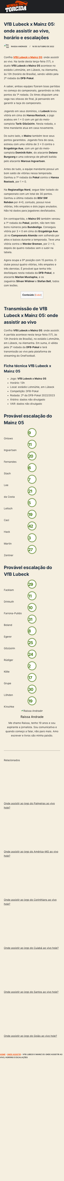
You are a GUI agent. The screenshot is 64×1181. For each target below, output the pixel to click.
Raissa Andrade (32, 717)
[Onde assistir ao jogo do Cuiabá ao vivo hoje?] (32, 926)
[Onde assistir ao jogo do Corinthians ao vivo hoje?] (32, 878)
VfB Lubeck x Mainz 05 (27, 57)
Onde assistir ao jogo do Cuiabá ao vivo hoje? (31, 947)
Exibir (38, 295)
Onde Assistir (14, 1054)
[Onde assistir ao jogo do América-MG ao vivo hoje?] (32, 830)
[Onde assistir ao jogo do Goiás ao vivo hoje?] (32, 1014)
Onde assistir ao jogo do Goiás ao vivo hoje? (30, 1035)
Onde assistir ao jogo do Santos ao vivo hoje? (31, 991)
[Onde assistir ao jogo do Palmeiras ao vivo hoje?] (32, 782)
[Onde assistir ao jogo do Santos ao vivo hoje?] (32, 970)
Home (2, 1054)
